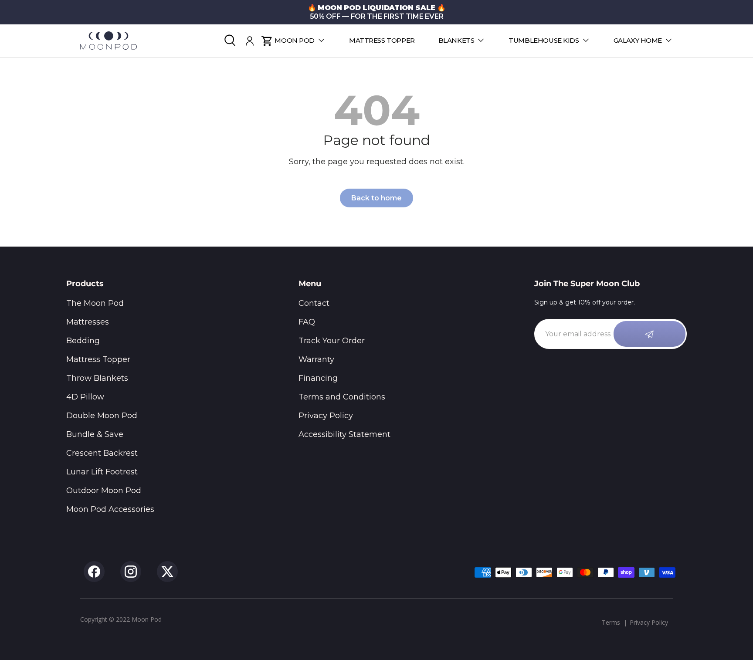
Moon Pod (295, 40)
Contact (313, 303)
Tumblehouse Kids (544, 40)
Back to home (376, 198)
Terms (611, 622)
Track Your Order (331, 340)
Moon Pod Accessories (110, 509)
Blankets (456, 40)
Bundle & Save (94, 434)
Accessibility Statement (344, 434)
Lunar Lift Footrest (102, 472)
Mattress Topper (382, 40)
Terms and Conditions (341, 397)
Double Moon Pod (101, 415)
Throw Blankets (97, 378)
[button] (267, 41)
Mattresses (87, 322)
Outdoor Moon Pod (103, 490)
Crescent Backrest (102, 453)
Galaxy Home (638, 40)
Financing (318, 378)
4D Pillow (85, 397)
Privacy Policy (325, 415)
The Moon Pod (95, 303)
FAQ (306, 322)
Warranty (316, 359)
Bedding (83, 340)
